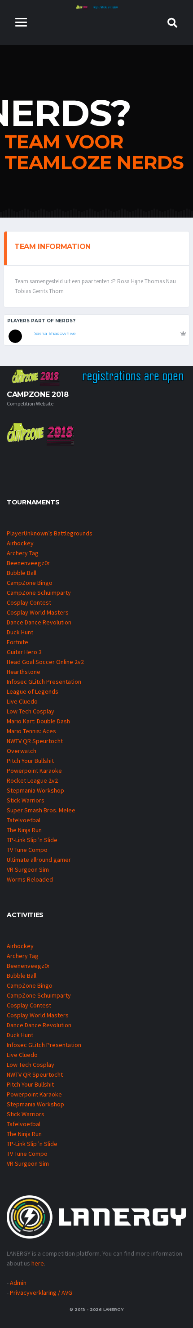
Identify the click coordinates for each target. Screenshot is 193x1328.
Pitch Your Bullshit (30, 761)
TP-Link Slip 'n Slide (32, 840)
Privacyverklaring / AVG (41, 1292)
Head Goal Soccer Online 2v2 (45, 662)
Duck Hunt (20, 632)
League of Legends (32, 691)
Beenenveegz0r (28, 563)
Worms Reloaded (30, 879)
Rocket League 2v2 (32, 780)
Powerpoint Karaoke (34, 770)
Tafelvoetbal (23, 820)
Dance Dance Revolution (39, 622)
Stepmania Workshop (35, 790)
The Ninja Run (24, 830)
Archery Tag (23, 553)
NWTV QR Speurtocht (35, 741)
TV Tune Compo (27, 850)
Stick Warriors (25, 800)
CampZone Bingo (30, 583)
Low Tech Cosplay (30, 711)
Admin (18, 1283)
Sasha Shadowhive (55, 333)
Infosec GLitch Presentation (44, 681)
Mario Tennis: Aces (31, 731)
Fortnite (17, 642)
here (37, 1263)
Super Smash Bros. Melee (41, 810)
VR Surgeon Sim (28, 869)
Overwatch (21, 751)
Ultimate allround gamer (39, 860)
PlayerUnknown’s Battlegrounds (49, 533)
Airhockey (20, 543)
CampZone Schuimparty (39, 592)
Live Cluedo (22, 701)
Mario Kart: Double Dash (38, 721)
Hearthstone (23, 672)
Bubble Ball (21, 573)
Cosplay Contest (29, 602)
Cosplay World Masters (38, 612)
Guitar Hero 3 (24, 652)
